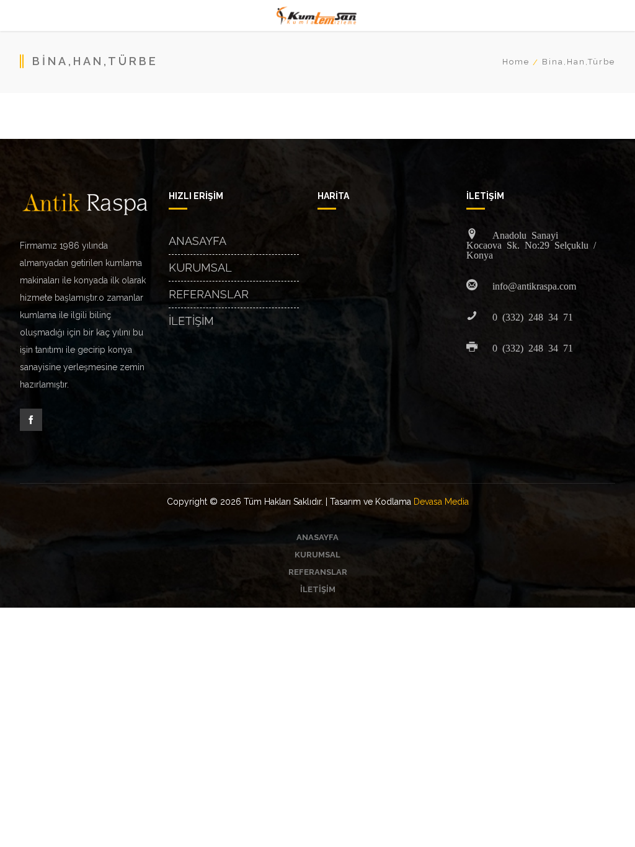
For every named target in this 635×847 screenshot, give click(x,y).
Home (516, 61)
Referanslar (209, 294)
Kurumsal (200, 267)
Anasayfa (197, 240)
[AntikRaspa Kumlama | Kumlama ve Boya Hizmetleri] (318, 15)
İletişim (191, 320)
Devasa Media (441, 502)
